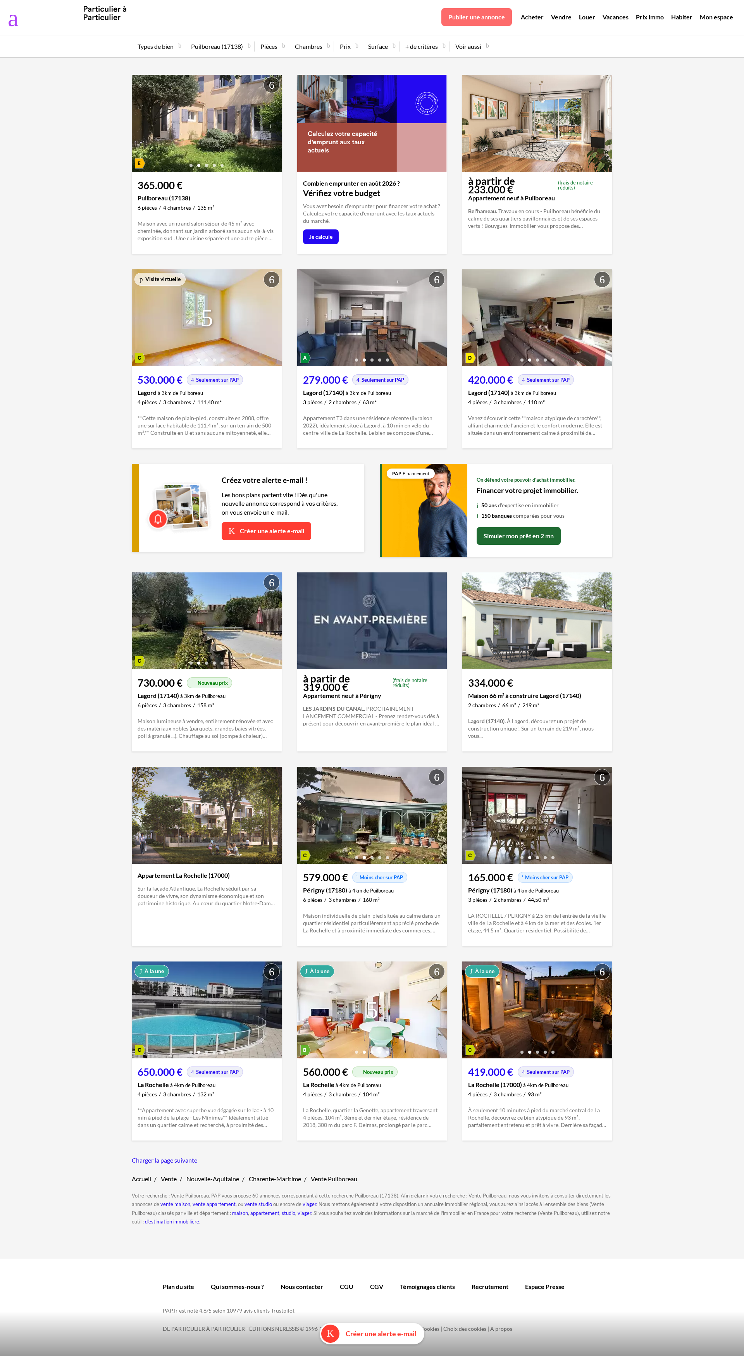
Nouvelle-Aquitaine (212, 1178)
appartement (264, 1213)
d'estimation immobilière (172, 1221)
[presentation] (139, 125)
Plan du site (178, 1286)
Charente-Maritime (275, 1178)
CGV (376, 1286)
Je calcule (320, 236)
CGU (346, 1286)
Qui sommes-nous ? (237, 1286)
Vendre (561, 17)
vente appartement (214, 1204)
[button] (191, 162)
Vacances (616, 17)
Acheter (532, 17)
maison (240, 1213)
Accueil (141, 1178)
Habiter (681, 17)
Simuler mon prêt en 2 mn (519, 535)
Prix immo (650, 17)
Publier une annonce (476, 17)
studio (288, 1213)
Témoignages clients (427, 1286)
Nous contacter (302, 1286)
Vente (169, 1178)
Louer (587, 17)
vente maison (175, 1204)
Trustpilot (282, 1310)
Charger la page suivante (164, 1160)
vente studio (258, 1204)
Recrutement (490, 1286)
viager (309, 1204)
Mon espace (716, 17)
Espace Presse (545, 1286)
